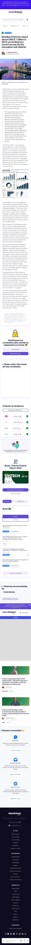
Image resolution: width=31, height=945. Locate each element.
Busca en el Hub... (15, 876)
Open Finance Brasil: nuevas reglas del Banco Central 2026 (14, 526)
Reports (15, 865)
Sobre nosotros (15, 834)
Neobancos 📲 (17, 416)
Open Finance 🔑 (15, 531)
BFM (15, 891)
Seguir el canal (15, 750)
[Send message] (24, 940)
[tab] (15, 516)
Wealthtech (15, 920)
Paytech (15, 914)
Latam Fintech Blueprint (15, 928)
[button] (5, 26)
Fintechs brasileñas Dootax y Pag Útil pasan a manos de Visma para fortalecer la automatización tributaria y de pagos (14, 538)
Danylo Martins (12, 52)
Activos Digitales (15, 900)
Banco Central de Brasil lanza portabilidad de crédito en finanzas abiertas (15, 560)
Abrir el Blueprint (15, 774)
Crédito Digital (15, 888)
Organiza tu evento (15, 848)
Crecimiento (6, 554)
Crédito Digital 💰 (18, 422)
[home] (15, 12)
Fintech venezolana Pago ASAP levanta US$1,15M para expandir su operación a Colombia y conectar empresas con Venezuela (15, 681)
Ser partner (16, 845)
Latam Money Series (15, 868)
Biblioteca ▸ (20, 501)
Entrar (24, 26)
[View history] (21, 940)
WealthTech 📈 (17, 428)
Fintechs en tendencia (15, 871)
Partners (15, 874)
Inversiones (8, 32)
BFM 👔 (5, 543)
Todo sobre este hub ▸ (15, 573)
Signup (15, 617)
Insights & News (15, 857)
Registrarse (14, 26)
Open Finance (15, 908)
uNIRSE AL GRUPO (15, 798)
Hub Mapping (15, 862)
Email (5, 630)
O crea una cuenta (15, 493)
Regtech (15, 917)
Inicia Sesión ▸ (15, 349)
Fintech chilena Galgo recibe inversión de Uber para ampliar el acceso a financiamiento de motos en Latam (15, 712)
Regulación (6, 531)
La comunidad (15, 837)
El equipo (15, 842)
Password (6, 637)
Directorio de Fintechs (15, 879)
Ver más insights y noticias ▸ (10, 599)
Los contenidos (15, 839)
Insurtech (15, 902)
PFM (15, 911)
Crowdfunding (15, 894)
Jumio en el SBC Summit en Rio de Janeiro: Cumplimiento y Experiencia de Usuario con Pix (14, 550)
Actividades (15, 859)
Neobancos (15, 905)
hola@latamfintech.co (19, 451)
